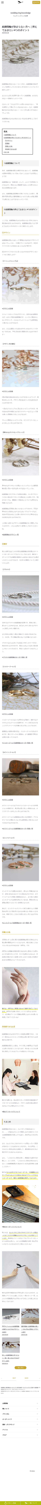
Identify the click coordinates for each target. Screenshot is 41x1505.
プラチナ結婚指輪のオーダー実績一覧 (15, 657)
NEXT (8, 1378)
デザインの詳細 (8, 308)
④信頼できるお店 (11, 149)
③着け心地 (8, 146)
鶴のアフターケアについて (11, 1112)
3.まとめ (6, 152)
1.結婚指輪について (10, 135)
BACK (32, 1378)
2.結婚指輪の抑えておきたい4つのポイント (17, 138)
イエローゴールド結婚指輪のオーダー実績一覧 (18, 743)
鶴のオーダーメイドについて (12, 1227)
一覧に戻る (20, 1367)
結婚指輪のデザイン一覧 (11, 534)
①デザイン (8, 140)
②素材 (7, 143)
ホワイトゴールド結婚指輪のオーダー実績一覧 (18, 828)
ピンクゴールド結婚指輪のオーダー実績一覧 (17, 923)
